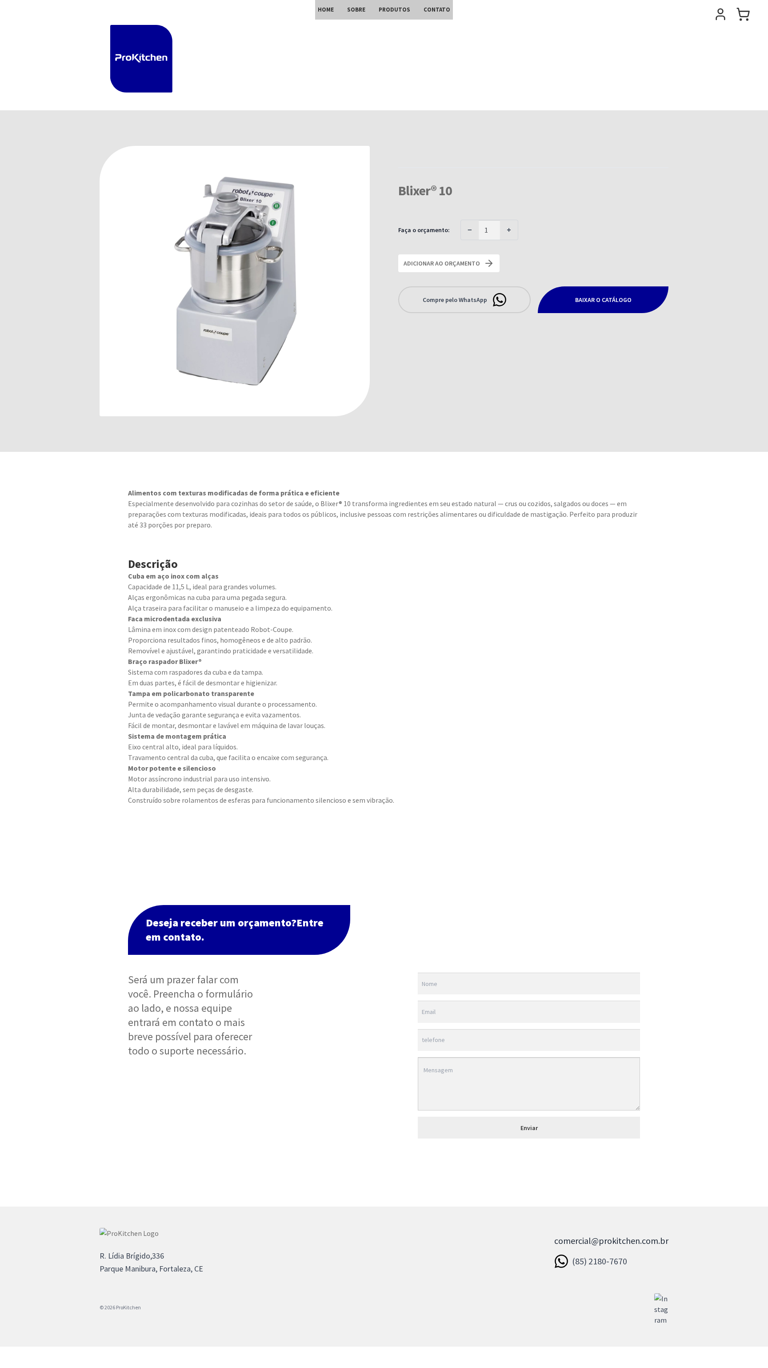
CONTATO (437, 9)
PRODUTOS (394, 9)
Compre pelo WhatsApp (455, 300)
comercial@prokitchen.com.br (611, 1240)
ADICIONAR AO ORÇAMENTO (442, 263)
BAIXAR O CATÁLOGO (603, 300)
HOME (326, 9)
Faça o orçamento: (424, 230)
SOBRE (356, 9)
